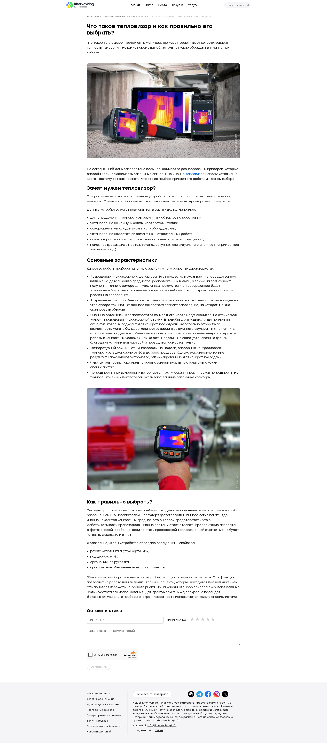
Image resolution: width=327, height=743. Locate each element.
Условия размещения (100, 699)
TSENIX (159, 730)
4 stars (208, 619)
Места (162, 5)
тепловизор (195, 174)
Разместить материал (152, 694)
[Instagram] (216, 694)
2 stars (197, 619)
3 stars (202, 619)
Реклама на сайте (98, 693)
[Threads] (191, 694)
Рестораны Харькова (100, 709)
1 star (192, 619)
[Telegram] (199, 694)
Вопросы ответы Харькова (104, 726)
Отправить (98, 666)
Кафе (149, 5)
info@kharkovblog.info (161, 725)
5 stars (213, 619)
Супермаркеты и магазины (104, 715)
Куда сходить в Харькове (103, 704)
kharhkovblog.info (168, 720)
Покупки (177, 5)
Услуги (192, 5)
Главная (134, 5)
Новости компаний (99, 731)
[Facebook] (208, 694)
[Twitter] (225, 694)
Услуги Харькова (97, 720)
